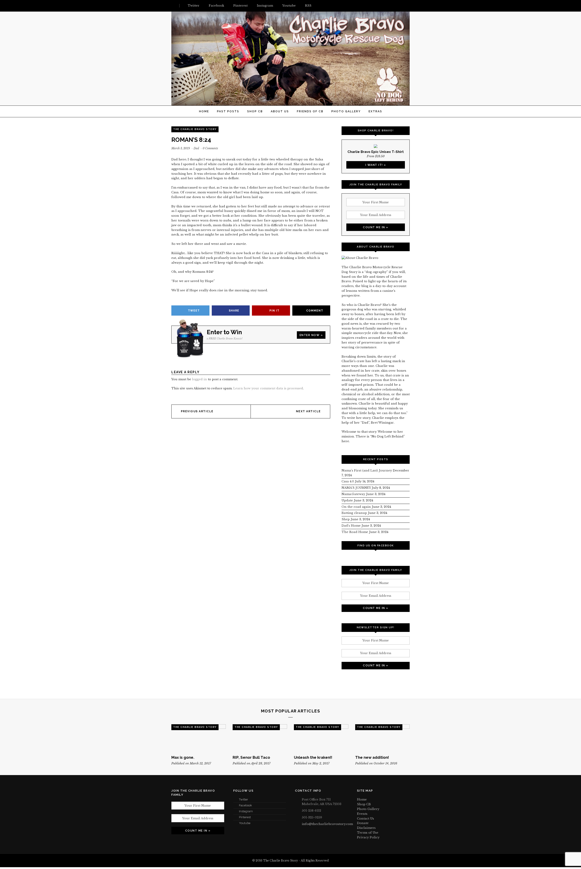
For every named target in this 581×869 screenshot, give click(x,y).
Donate (363, 823)
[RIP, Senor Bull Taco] (260, 737)
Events (362, 814)
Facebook (245, 805)
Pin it (274, 310)
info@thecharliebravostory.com (327, 824)
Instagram (246, 811)
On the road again (356, 507)
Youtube (244, 823)
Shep (346, 519)
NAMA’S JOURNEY (356, 488)
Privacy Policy (368, 837)
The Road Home (355, 532)
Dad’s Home (351, 526)
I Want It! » (375, 165)
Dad (196, 148)
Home (204, 111)
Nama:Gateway (353, 494)
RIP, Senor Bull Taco (251, 757)
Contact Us (365, 818)
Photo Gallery (346, 111)
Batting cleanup (354, 513)
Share (234, 310)
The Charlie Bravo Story (195, 129)
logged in (199, 379)
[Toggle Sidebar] (173, 6)
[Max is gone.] (198, 737)
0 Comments (210, 148)
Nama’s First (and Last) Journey (367, 470)
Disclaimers (366, 828)
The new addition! (372, 757)
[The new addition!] (382, 737)
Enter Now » (311, 335)
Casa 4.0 (348, 481)
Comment (314, 310)
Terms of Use (367, 833)
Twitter (243, 799)
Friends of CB (310, 111)
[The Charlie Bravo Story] (290, 103)
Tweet (194, 310)
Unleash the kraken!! (313, 757)
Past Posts (228, 111)
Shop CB (255, 111)
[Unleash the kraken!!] (321, 737)
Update (347, 500)
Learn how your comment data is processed (268, 388)
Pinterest (245, 817)
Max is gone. (182, 757)
